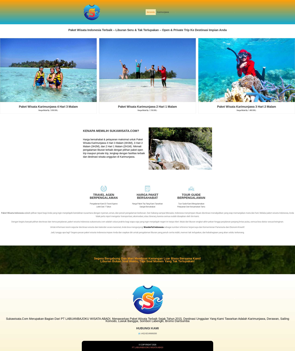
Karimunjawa (163, 12)
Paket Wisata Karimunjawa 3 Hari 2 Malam (246, 106)
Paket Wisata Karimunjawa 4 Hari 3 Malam (48, 106)
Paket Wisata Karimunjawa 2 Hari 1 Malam (147, 106)
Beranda (151, 12)
